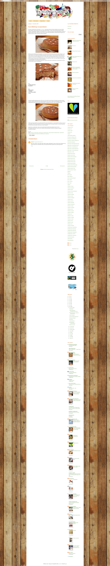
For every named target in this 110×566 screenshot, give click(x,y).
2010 (70, 306)
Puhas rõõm (71, 544)
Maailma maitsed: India (71, 155)
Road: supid (69, 182)
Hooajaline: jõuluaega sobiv (39, 132)
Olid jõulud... (71, 308)
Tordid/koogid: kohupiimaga (72, 227)
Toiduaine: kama (70, 192)
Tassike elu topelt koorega (73, 501)
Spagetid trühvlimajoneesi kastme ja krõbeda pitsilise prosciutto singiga (76, 428)
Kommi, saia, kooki (76, 538)
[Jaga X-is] (31, 135)
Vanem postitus (62, 165)
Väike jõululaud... (72, 320)
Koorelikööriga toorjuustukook (72, 323)
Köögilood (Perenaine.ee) (73, 391)
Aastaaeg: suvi (70, 128)
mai (70, 335)
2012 (70, 303)
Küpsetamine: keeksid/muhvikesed (73, 145)
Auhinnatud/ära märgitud (71, 135)
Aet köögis (70, 457)
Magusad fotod (71, 478)
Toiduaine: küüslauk (71, 202)
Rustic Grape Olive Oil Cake (73, 368)
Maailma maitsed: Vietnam (72, 169)
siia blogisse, (43, 29)
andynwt (60, 563)
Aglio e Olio (71, 552)
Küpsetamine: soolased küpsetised (73, 150)
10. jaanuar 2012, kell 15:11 (38, 141)
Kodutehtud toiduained (71, 141)
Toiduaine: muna (70, 209)
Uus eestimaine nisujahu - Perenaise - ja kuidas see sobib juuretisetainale (76, 393)
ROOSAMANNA (71, 415)
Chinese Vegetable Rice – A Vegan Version (75, 349)
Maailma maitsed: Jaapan (71, 161)
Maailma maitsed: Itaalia (71, 160)
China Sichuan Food (72, 348)
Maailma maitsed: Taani (71, 168)
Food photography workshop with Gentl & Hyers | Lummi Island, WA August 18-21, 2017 (75, 474)
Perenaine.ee (71, 556)
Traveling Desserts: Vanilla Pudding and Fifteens (77, 508)
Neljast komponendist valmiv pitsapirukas (76, 361)
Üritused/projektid (70, 240)
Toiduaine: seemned (71, 217)
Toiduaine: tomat (70, 222)
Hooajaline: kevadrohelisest (72, 138)
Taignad (69, 184)
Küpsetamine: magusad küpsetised (49, 132)
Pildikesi (69, 173)
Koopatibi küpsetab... (72, 521)
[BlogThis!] (30, 135)
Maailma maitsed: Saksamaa (72, 166)
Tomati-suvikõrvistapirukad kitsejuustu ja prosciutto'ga (76, 354)
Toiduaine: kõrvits (70, 200)
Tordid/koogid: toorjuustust (44, 133)
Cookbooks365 (71, 406)
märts (71, 338)
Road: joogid (70, 174)
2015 (70, 299)
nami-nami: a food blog (72, 493)
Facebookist (69, 26)
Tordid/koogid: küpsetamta (72, 228)
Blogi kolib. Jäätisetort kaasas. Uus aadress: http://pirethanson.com (76, 546)
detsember (71, 307)
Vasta (32, 145)
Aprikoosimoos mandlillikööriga (75, 436)
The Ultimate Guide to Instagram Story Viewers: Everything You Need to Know (74, 408)
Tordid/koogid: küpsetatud (35, 133)
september (71, 329)
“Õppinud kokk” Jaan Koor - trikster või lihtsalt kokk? (77, 400)
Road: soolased (70, 181)
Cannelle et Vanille (72, 472)
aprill (71, 336)
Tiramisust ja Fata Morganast (73, 398)
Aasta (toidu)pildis (70, 125)
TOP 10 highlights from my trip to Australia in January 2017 (76, 495)
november (71, 326)
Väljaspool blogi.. (42, 20)
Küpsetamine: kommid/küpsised (73, 146)
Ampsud (69, 133)
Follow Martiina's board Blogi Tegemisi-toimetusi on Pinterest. (74, 97)
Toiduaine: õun (70, 223)
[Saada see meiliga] (29, 135)
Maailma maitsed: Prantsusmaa (72, 164)
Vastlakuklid (70, 416)
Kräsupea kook (74, 61)
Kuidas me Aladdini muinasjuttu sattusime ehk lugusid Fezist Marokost (76, 421)
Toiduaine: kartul (70, 196)
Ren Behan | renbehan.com (73, 411)
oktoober (71, 327)
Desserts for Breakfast (72, 506)
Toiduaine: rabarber (71, 212)
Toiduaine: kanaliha (71, 194)
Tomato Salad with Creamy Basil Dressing (74, 384)
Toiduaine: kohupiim (71, 197)
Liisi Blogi (70, 434)
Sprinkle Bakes (71, 367)
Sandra (70, 537)
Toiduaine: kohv (70, 199)
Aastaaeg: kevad (70, 127)
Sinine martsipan (72, 315)
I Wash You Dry (71, 371)
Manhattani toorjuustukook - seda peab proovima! (76, 41)
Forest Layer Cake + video (72, 388)
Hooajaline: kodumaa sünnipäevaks (73, 140)
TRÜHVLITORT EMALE (75, 523)
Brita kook (74, 45)
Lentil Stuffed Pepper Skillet (72, 345)
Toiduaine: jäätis (70, 189)
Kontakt (48, 20)
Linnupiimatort (75, 479)
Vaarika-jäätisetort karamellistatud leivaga (73, 311)
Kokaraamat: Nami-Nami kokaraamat (73, 143)
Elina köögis (71, 529)
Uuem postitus (31, 165)
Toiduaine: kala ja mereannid (72, 191)
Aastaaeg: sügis (70, 130)
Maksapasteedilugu (72, 318)
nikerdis (32, 141)
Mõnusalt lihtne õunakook (76, 51)
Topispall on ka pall (71, 380)
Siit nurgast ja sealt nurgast (73, 375)
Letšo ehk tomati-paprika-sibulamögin (76, 84)
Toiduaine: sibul (70, 220)
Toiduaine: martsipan (71, 207)
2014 (70, 300)
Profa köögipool (71, 442)
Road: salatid (70, 179)
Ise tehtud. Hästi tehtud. (72, 426)
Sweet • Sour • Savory (72, 383)
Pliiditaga (70, 514)
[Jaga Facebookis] (32, 135)
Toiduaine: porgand (71, 210)
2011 (70, 305)
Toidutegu (70, 379)
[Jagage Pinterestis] (34, 135)
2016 (70, 297)
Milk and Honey (71, 449)
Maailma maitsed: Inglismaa (72, 156)
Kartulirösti (71, 319)
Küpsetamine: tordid (58, 132)
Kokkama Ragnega (72, 359)
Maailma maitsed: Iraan (71, 158)
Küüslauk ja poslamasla (72, 553)
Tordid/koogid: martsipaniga (72, 232)
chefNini (70, 387)
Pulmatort (74, 530)
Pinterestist (69, 28)
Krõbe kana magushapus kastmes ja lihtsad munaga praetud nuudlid (76, 68)
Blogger (65, 563)
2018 (70, 296)
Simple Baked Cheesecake (76, 450)
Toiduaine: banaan (70, 186)
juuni (71, 333)
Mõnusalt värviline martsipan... (75, 89)
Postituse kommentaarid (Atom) (49, 169)
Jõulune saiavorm (72, 324)
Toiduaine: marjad (70, 205)
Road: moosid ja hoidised (72, 177)
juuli (70, 332)
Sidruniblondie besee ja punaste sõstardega (74, 376)
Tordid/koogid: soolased (71, 233)
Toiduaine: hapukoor (71, 187)
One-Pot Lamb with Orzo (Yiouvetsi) (74, 412)
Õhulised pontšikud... (75, 72)
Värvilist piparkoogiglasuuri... (74, 316)
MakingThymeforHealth (73, 344)
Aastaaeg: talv (32, 132)
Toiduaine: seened (70, 218)
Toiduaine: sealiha (70, 215)
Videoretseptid (70, 238)
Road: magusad (70, 176)
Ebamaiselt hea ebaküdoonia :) (76, 78)
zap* (69, 486)
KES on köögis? (36, 20)
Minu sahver (71, 465)
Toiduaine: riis (70, 214)
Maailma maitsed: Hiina (71, 153)
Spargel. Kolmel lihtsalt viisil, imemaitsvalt (77, 57)
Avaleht (30, 20)
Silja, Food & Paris (72, 352)
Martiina (70, 243)
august (71, 330)
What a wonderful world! (73, 419)
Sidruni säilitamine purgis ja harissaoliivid (76, 466)
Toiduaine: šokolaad (71, 225)
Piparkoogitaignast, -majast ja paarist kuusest (74, 313)
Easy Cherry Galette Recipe (72, 372)
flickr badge (77, 248)
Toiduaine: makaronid (71, 204)
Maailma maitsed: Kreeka (72, 163)
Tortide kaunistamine (71, 236)
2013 (70, 302)
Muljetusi (69, 171)
